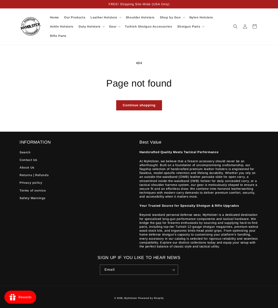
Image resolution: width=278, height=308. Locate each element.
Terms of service (33, 190)
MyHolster (130, 298)
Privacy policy (31, 183)
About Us (27, 167)
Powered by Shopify (151, 298)
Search (25, 152)
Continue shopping (139, 105)
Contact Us (28, 160)
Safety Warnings (33, 198)
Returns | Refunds (34, 175)
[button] (105, 17)
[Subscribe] (173, 270)
